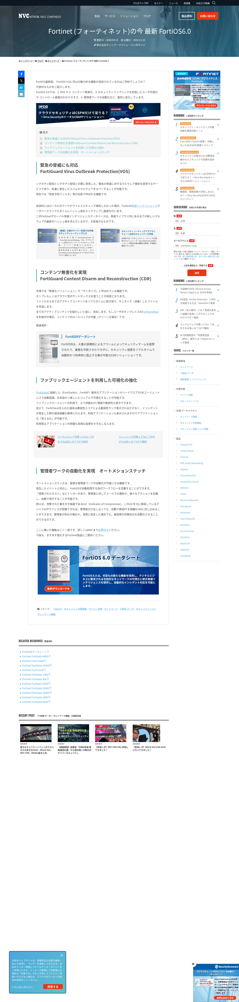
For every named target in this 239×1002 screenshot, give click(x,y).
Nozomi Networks (189, 500)
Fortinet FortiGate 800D (35, 656)
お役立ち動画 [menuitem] (203, 3)
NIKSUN (184, 487)
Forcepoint (185, 506)
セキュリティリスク (146, 608)
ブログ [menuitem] (147, 16)
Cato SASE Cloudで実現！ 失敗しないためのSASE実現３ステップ (197, 141)
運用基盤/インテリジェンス (193, 379)
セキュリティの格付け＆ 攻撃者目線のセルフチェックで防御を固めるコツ (197, 158)
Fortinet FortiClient (33, 670)
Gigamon (184, 549)
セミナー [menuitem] (158, 3)
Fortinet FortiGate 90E (34, 679)
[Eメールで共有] (21, 94)
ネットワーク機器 (46, 614)
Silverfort (184, 537)
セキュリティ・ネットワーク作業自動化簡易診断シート (197, 127)
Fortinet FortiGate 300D (35, 697)
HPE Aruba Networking (191, 463)
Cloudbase (185, 555)
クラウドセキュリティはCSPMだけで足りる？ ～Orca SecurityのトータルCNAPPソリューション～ (198, 175)
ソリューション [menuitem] (129, 16)
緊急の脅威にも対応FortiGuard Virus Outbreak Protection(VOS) (82, 138)
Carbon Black (187, 450)
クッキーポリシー (24, 986)
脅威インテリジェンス (145, 206)
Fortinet (58, 608)
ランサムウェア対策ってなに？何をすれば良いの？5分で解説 (197, 326)
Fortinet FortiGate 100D (35, 674)
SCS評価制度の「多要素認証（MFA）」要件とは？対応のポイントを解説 (197, 338)
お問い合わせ (208, 16)
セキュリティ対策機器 (75, 608)
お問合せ (103, 530)
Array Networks (188, 475)
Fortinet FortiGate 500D (35, 683)
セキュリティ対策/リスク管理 (194, 429)
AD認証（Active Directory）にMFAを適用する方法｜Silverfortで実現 (198, 301)
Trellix (183, 494)
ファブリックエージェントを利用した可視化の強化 (74, 147)
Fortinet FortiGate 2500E (36, 688)
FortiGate (41, 392)
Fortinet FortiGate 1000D (36, 693)
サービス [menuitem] (110, 16)
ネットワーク (111, 608)
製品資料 (187, 16)
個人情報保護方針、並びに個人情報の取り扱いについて (197, 257)
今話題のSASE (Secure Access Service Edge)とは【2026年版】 (196, 290)
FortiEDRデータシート (34, 652)
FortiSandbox (150, 312)
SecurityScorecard (189, 481)
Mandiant (185, 524)
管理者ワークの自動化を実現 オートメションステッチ (76, 152)
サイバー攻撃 (95, 608)
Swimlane (185, 512)
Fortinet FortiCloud (33, 661)
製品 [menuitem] (97, 16)
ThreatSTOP (186, 444)
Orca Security (187, 531)
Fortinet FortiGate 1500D (36, 665)
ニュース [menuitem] (173, 3)
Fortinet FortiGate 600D (35, 702)
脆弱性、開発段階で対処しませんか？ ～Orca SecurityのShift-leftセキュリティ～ (197, 193)
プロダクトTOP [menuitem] (140, 3)
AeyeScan (185, 543)
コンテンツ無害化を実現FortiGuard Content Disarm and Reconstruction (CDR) (91, 143)
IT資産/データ (127, 608)
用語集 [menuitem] (187, 3)
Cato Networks (187, 518)
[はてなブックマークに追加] (21, 87)
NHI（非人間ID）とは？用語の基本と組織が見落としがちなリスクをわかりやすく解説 (198, 313)
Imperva (184, 469)
